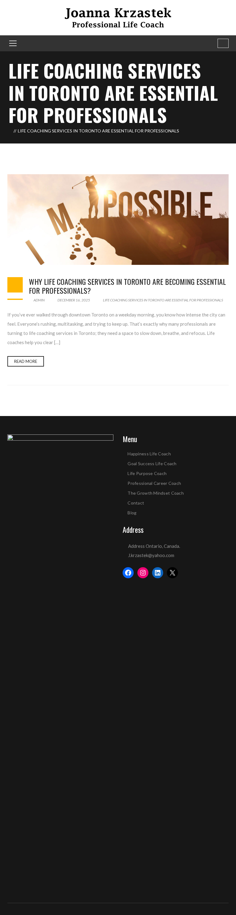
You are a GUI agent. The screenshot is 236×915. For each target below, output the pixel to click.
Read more (25, 361)
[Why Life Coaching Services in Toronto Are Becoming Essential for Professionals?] (118, 219)
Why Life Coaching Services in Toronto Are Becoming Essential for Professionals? (127, 286)
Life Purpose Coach (147, 473)
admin (39, 300)
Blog (132, 512)
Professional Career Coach (154, 483)
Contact (136, 502)
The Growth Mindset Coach (156, 493)
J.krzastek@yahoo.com (151, 555)
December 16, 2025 (74, 300)
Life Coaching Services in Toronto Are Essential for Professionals (163, 300)
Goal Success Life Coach (152, 463)
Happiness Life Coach (149, 453)
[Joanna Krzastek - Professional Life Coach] (118, 17)
